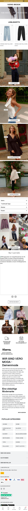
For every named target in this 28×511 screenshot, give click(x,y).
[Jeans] (14, 200)
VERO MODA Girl (21, 402)
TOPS (4, 442)
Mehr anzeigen (22, 412)
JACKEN (5, 424)
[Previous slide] (1, 34)
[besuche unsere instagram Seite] (4, 489)
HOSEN (18, 442)
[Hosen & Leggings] (14, 211)
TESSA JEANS (19, 438)
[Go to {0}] (14, 13)
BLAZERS (18, 428)
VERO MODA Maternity (8, 399)
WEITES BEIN (6, 438)
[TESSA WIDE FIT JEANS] (14, 232)
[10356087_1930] (14, 133)
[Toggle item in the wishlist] (11, 25)
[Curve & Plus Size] (21, 327)
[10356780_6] (14, 96)
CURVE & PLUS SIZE (7, 429)
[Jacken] (14, 188)
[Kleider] (14, 151)
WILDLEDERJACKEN (20, 433)
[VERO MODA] (14, 4)
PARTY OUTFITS (20, 446)
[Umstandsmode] (7, 313)
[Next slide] (26, 34)
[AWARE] (21, 313)
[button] (20, 33)
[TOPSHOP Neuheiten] (7, 327)
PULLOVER (6, 446)
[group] (20, 35)
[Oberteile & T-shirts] (14, 114)
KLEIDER (5, 433)
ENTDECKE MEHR (14, 301)
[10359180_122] (14, 170)
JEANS (17, 424)
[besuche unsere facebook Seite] (1, 489)
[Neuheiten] (14, 68)
